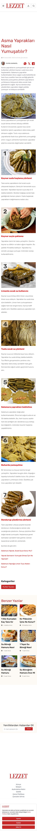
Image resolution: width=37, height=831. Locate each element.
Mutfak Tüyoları (8, 587)
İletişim (18, 787)
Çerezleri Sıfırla (18, 797)
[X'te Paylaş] (29, 63)
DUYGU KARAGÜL (11, 63)
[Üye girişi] (28, 6)
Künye (18, 784)
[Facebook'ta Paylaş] (33, 63)
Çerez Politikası (18, 794)
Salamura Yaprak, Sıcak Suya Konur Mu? (16, 551)
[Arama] (33, 6)
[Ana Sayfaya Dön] (19, 776)
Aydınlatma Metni (18, 789)
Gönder (29, 728)
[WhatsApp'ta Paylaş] (25, 63)
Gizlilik (18, 792)
